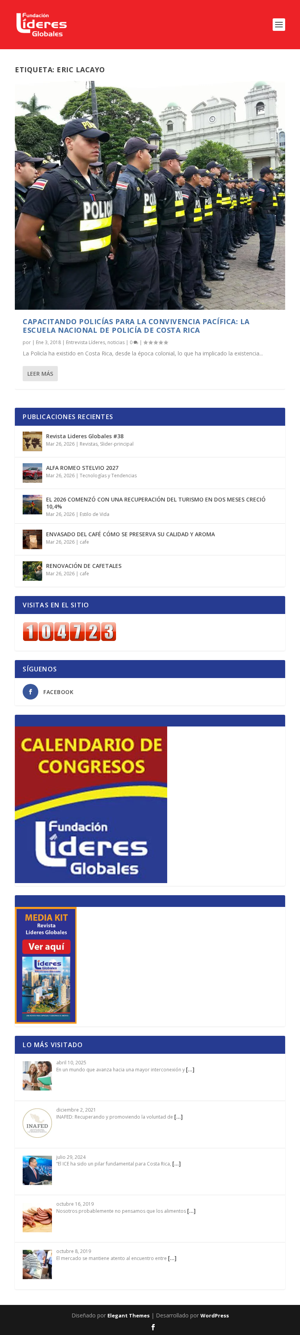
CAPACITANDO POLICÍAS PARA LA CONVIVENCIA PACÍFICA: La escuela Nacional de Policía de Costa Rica (136, 326)
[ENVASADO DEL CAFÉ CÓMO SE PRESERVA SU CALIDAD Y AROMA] (32, 539)
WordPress (214, 1315)
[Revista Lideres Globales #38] (32, 441)
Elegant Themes (128, 1315)
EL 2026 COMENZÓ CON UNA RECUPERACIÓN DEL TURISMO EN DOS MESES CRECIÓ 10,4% (156, 503)
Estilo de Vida (94, 514)
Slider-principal (117, 444)
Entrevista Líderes (85, 342)
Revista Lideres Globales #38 (84, 436)
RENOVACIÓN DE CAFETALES (83, 565)
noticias (116, 342)
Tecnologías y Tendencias (108, 475)
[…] (190, 1069)
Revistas (89, 444)
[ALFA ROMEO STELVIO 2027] (32, 473)
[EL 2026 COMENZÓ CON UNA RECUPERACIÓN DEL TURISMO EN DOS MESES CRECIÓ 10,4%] (32, 504)
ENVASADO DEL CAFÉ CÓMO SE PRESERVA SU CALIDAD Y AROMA (130, 534)
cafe (84, 542)
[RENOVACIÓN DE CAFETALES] (32, 571)
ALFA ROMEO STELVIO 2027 (82, 467)
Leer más (40, 373)
